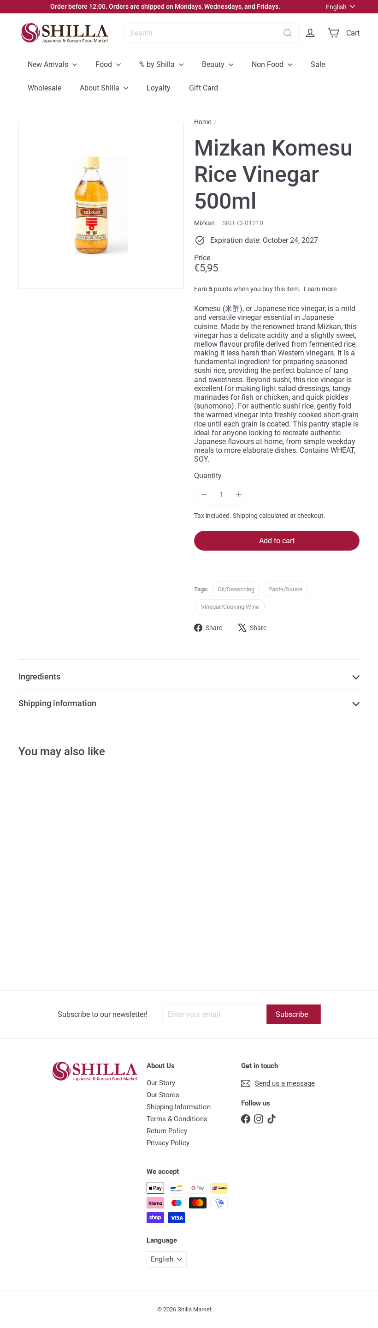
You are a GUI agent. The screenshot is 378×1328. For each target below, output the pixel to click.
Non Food (268, 64)
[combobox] (211, 33)
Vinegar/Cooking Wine (230, 606)
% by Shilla (158, 64)
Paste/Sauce (285, 589)
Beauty (214, 64)
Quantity (208, 475)
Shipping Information (179, 1107)
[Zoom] (101, 205)
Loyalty (159, 88)
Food (104, 64)
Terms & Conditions (177, 1119)
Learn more (320, 289)
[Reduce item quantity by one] (204, 495)
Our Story (161, 1083)
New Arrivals (49, 64)
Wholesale (44, 88)
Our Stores (163, 1095)
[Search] (288, 33)
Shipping (245, 515)
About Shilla (100, 88)
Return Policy (167, 1131)
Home (202, 122)
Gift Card (203, 88)
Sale (318, 64)
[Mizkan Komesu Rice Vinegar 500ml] (46, 849)
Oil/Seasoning (236, 589)
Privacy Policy (168, 1143)
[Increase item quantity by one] (238, 495)
